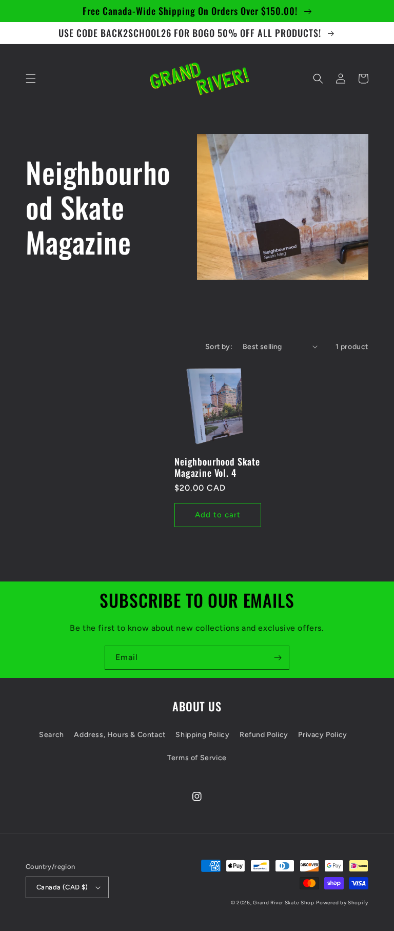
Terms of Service (197, 757)
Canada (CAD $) (62, 887)
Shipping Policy (202, 734)
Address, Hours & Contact (119, 734)
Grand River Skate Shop (283, 902)
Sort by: (218, 346)
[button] (30, 78)
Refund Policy (264, 734)
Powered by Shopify (342, 902)
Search (51, 734)
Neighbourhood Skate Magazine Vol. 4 (217, 467)
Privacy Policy (322, 734)
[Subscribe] (277, 658)
